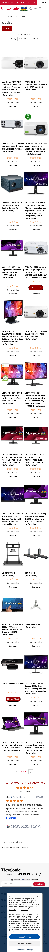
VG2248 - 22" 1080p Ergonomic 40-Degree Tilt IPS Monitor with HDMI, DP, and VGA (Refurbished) (34, 747)
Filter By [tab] (6, 28)
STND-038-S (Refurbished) (31, 574)
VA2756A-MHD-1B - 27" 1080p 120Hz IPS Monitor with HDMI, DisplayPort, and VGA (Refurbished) (35, 459)
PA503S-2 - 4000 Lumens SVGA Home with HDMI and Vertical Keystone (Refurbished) (13, 147)
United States (31, 879)
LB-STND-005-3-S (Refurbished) (32, 625)
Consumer (43, 2)
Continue (39, 884)
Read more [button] (11, 817)
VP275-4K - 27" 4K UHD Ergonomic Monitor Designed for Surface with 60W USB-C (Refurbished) (12, 398)
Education (21, 2)
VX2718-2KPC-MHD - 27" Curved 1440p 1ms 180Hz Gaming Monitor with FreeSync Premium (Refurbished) (36, 688)
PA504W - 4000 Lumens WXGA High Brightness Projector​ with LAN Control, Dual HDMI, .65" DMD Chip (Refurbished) (36, 272)
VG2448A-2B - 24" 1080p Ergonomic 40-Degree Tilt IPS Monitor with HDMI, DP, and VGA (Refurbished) (35, 519)
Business (31, 2)
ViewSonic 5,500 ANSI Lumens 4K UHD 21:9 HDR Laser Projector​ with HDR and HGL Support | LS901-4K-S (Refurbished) (11, 88)
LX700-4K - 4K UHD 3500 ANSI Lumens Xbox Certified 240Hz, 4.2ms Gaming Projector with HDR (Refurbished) (36, 148)
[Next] (30, 771)
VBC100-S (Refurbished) (13, 683)
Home (4, 16)
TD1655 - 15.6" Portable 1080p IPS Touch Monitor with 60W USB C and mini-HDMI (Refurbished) (12, 629)
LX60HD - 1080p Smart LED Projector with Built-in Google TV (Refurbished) (12, 207)
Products (14, 16)
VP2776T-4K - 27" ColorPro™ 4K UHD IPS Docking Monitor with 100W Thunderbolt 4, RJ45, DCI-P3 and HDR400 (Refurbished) (35, 399)
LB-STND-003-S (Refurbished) (8, 574)
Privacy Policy (29, 908)
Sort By (13, 38)
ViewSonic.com (7, 2)
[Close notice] (39, 896)
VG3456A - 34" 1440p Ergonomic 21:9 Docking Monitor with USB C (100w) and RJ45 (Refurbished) (13, 272)
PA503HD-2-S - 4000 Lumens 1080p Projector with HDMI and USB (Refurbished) (36, 86)
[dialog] (24, 919)
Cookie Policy (13, 910)
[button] (13, 106)
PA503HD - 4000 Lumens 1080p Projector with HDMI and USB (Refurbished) (36, 335)
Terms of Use (24, 910)
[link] (24, 827)
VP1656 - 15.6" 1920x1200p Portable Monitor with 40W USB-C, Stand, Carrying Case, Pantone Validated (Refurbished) (12, 337)
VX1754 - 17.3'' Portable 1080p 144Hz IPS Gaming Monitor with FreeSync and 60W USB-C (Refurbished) (12, 519)
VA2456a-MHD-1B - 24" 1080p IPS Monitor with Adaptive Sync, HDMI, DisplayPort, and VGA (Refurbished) (12, 459)
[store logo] (14, 8)
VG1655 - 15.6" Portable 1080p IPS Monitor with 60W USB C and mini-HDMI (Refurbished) (12, 746)
